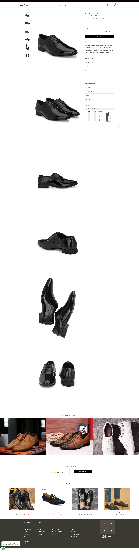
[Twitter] (90, 41)
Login (72, 529)
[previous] (4, 500)
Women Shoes (88, 5)
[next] (134, 500)
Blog (39, 529)
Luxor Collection (78, 5)
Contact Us (41, 534)
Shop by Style (58, 5)
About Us (41, 527)
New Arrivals (41, 5)
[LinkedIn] (111, 530)
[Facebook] (88, 41)
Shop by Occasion (68, 5)
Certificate (41, 531)
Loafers (26, 539)
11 (105, 24)
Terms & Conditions (57, 531)
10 (101, 24)
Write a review (83, 471)
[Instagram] (104, 530)
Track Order (97, 5)
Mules (25, 543)
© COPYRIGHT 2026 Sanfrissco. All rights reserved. (35, 550)
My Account (74, 527)
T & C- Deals (55, 534)
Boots (26, 531)
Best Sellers (50, 5)
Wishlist (73, 531)
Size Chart (99, 31)
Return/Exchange (76, 534)
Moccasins (27, 541)
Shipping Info (56, 529)
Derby (25, 536)
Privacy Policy (56, 527)
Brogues (26, 534)
